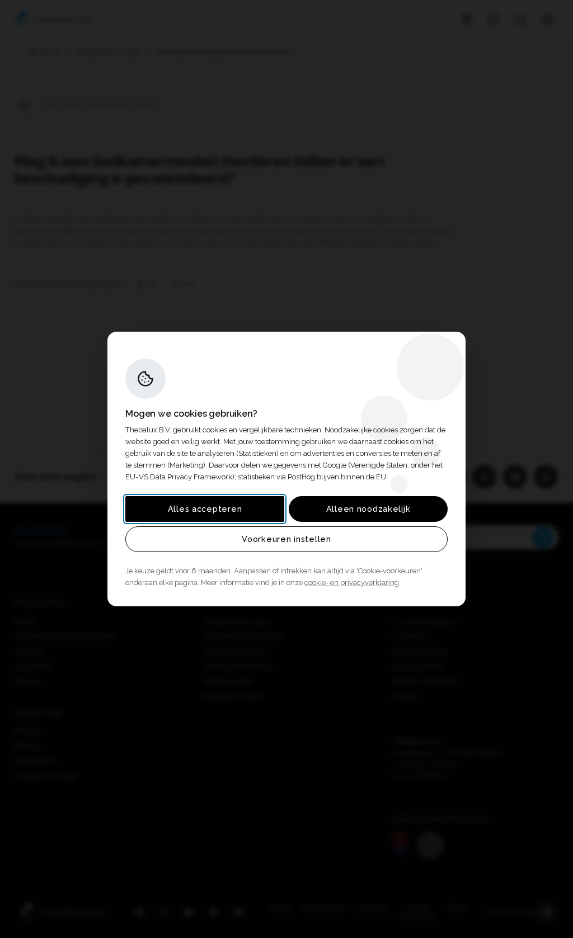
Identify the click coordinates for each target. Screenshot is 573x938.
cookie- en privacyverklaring (351, 582)
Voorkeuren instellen (286, 539)
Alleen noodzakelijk (368, 508)
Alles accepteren (205, 508)
